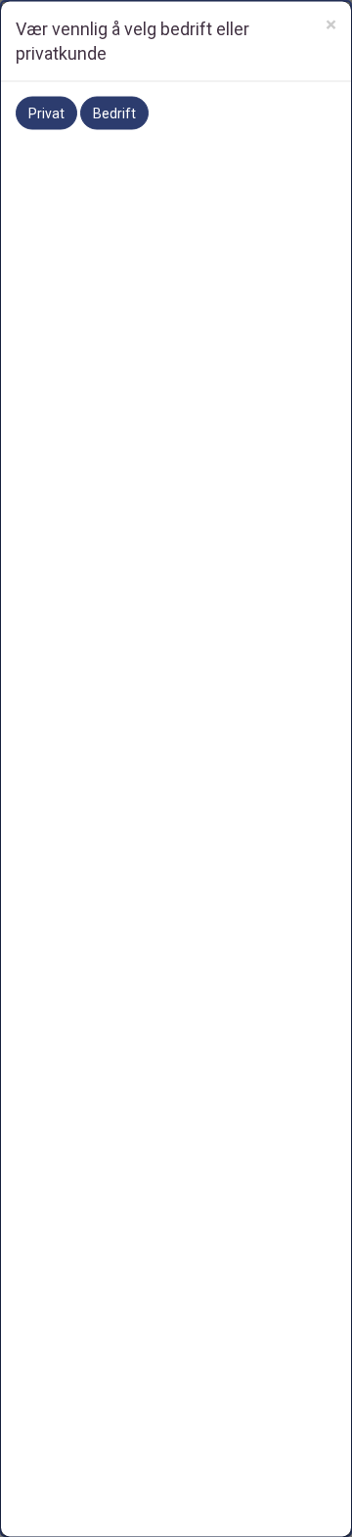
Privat (46, 112)
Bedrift (114, 112)
